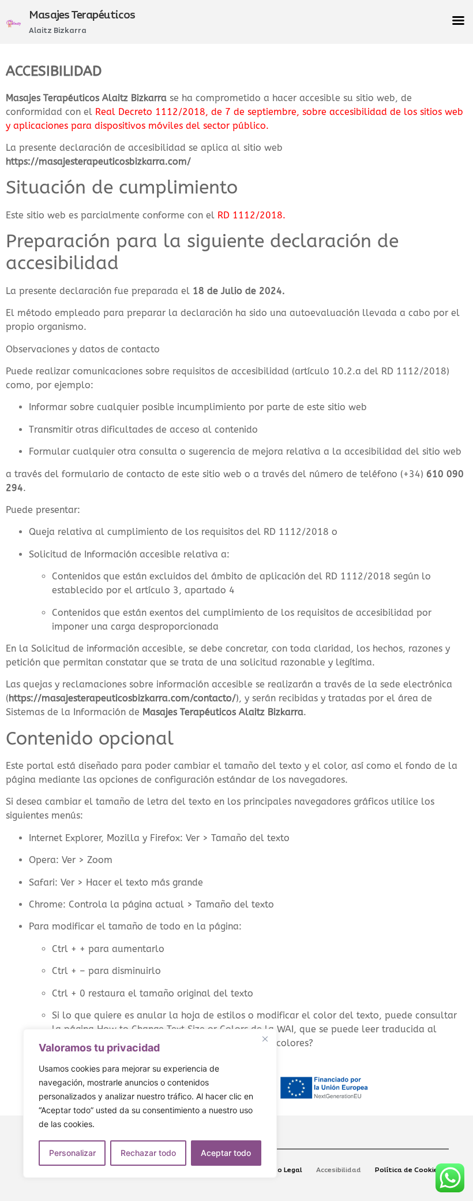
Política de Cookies (408, 1170)
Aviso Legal (282, 1170)
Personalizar (72, 1153)
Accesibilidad (338, 1170)
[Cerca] (265, 1039)
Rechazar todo (148, 1153)
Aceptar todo (226, 1153)
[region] (150, 1103)
